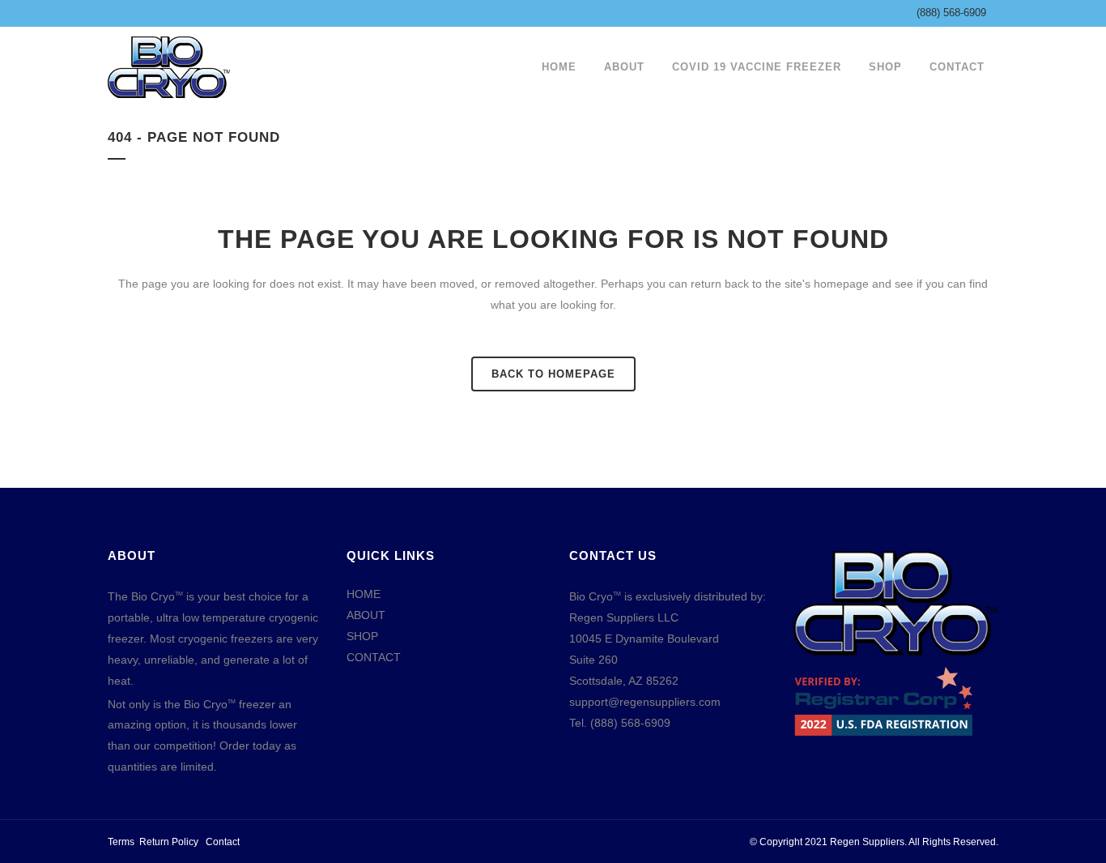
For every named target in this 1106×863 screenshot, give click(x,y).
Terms (121, 842)
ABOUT (366, 615)
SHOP (362, 636)
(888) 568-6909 (951, 12)
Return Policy (168, 842)
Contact (223, 842)
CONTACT (374, 657)
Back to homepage (553, 374)
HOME (364, 593)
